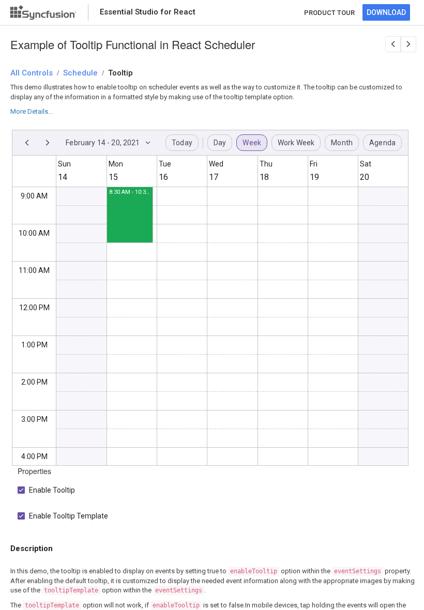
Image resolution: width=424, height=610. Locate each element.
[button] (130, 206)
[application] (210, 298)
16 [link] (163, 177)
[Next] (47, 142)
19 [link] (314, 177)
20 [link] (364, 177)
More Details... (31, 111)
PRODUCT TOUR (329, 13)
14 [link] (62, 177)
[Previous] (27, 142)
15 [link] (113, 177)
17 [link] (213, 177)
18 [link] (264, 177)
